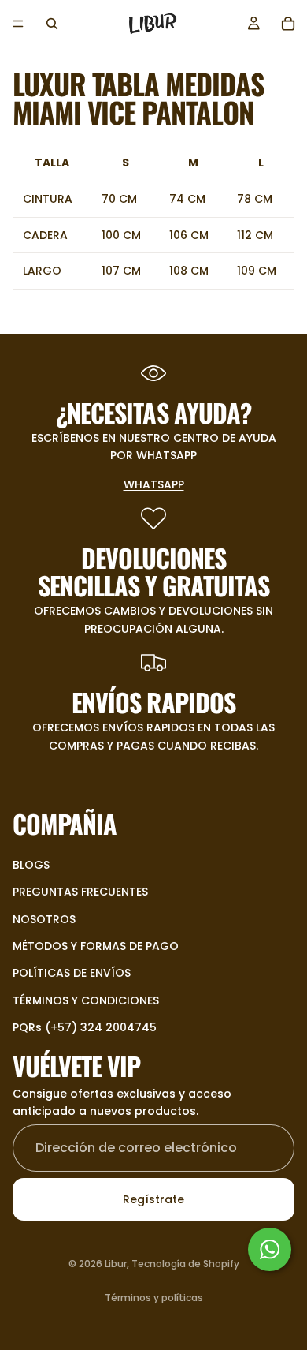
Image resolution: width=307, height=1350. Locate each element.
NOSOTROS (44, 918)
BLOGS (31, 864)
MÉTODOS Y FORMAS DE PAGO (96, 946)
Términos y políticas (154, 1297)
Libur (116, 1263)
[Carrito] (288, 23)
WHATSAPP (154, 484)
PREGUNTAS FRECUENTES (80, 891)
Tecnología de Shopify (185, 1263)
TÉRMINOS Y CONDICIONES (86, 1000)
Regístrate (153, 1199)
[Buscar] (52, 23)
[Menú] (18, 24)
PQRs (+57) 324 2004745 (85, 1027)
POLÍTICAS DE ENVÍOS (72, 973)
